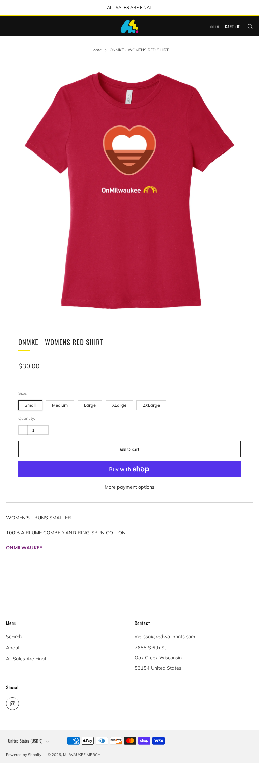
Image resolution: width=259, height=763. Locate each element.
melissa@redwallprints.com (165, 636)
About (13, 648)
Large (90, 405)
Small (30, 405)
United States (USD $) (25, 741)
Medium (60, 405)
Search (14, 636)
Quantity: (26, 418)
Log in (214, 26)
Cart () (233, 26)
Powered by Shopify (23, 754)
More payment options (129, 487)
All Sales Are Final (26, 659)
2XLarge (151, 405)
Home (96, 49)
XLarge (119, 405)
